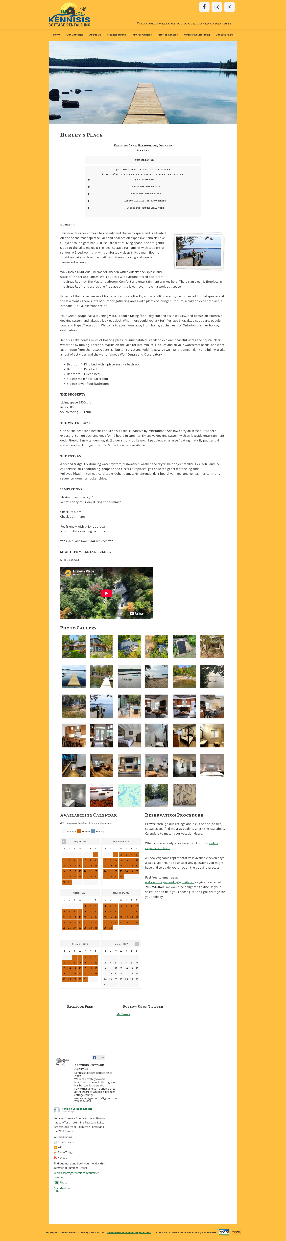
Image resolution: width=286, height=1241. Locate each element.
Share (58, 1191)
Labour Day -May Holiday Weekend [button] (145, 201)
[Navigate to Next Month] (137, 944)
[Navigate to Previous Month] (64, 841)
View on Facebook (62, 1188)
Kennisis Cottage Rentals (77, 1108)
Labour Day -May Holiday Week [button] (145, 208)
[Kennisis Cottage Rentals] (63, 1062)
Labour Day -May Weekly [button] (145, 186)
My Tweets (123, 1014)
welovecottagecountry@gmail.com (169, 882)
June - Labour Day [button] (145, 179)
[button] (74, 646)
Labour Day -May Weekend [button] (145, 193)
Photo (63, 1182)
